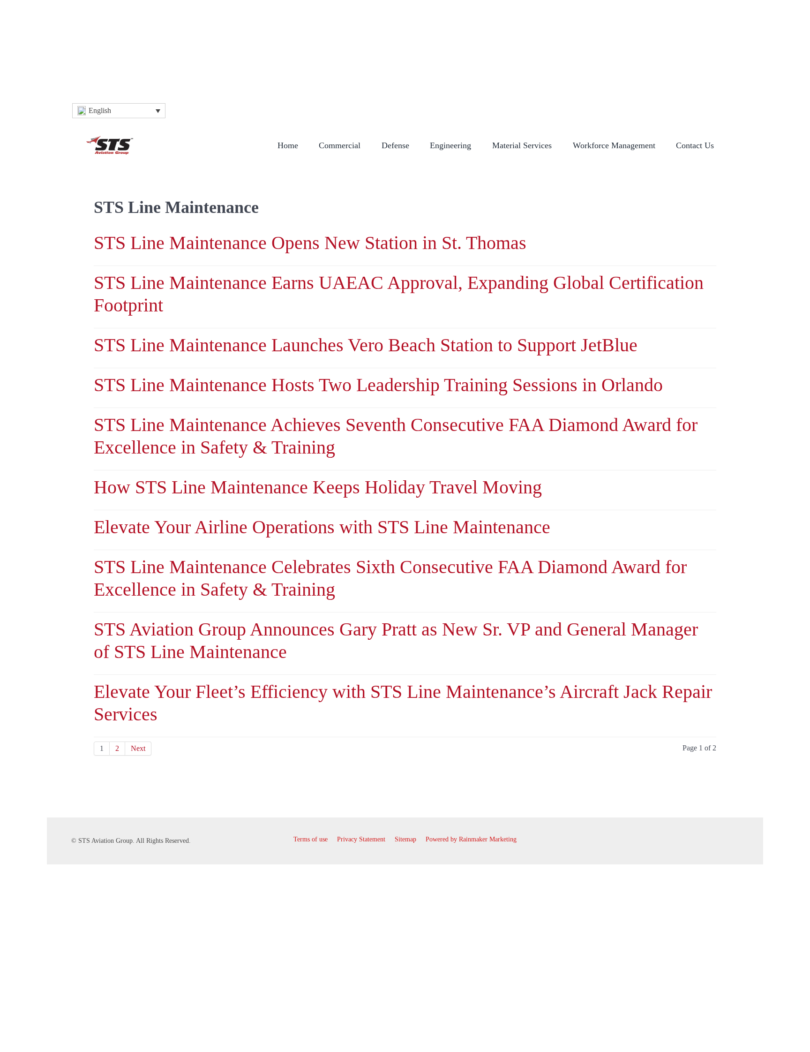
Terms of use (310, 839)
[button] (118, 110)
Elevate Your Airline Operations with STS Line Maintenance (322, 526)
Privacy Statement (361, 839)
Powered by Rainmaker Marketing (471, 839)
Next (138, 748)
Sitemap (405, 839)
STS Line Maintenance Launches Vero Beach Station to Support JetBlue (366, 345)
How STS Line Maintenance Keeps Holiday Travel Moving (318, 487)
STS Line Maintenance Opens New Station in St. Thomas (310, 242)
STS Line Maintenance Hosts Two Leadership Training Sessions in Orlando (378, 384)
